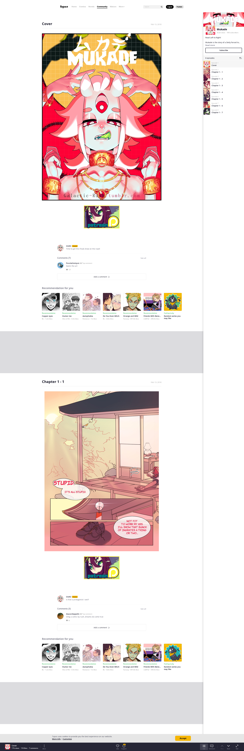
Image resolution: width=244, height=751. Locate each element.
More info (56, 739)
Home (74, 6)
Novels (91, 6)
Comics (82, 6)
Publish (179, 7)
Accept (183, 738)
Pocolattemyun (72, 263)
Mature (113, 6)
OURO (68, 246)
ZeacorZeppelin (72, 614)
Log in (169, 7)
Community (102, 6)
